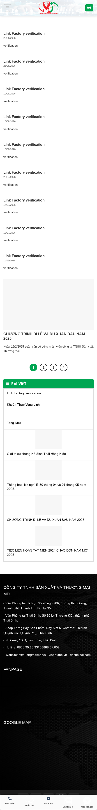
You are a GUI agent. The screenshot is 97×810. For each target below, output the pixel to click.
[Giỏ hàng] (89, 8)
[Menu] (7, 7)
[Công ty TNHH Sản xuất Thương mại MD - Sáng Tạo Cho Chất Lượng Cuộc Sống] (48, 8)
